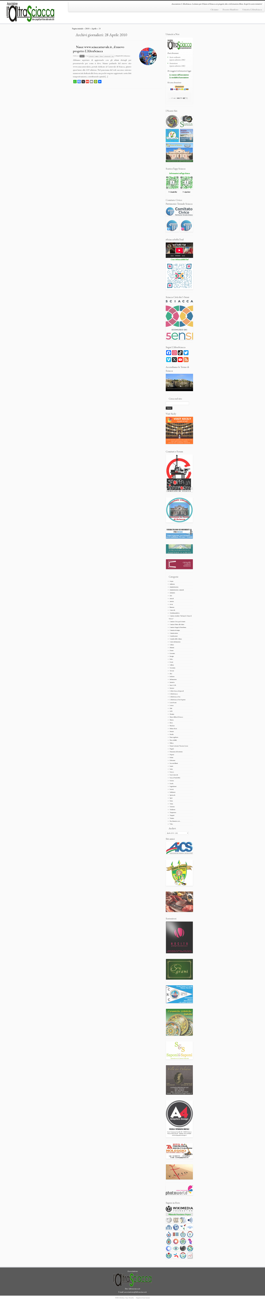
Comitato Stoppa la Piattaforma (178, 627)
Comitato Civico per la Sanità (177, 621)
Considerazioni (174, 636)
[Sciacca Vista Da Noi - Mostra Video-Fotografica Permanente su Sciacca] (186, 121)
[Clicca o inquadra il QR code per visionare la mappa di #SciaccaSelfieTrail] (179, 275)
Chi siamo (214, 9)
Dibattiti (172, 647)
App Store (187, 192)
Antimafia (172, 593)
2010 (87, 28)
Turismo (172, 818)
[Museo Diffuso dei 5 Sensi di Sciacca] (179, 320)
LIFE (171, 711)
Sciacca (101, 56)
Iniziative (172, 682)
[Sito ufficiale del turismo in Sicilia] (179, 430)
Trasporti (172, 815)
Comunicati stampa (175, 630)
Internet (172, 688)
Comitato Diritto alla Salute (177, 624)
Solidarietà (172, 792)
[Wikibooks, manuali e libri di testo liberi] (183, 1220)
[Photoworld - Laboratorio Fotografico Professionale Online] (179, 1190)
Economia (172, 653)
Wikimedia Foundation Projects (179, 1214)
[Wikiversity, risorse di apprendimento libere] (169, 1227)
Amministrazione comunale (177, 590)
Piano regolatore (174, 737)
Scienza (172, 781)
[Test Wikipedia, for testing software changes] (183, 1248)
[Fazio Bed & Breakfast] (179, 1171)
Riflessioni (172, 760)
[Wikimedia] (179, 1209)
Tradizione (172, 809)
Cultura (172, 645)
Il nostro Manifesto (230, 9)
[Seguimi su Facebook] (78, 4)
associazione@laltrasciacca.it (135, 1292)
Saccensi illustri (174, 763)
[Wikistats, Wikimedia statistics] (190, 1255)
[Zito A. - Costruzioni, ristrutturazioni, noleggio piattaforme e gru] (179, 1151)
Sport (171, 798)
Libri (171, 708)
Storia (171, 801)
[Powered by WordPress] (134, 1297)
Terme (171, 804)
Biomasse (172, 607)
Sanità (171, 766)
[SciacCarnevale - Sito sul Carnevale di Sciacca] (172, 135)
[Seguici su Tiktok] (85, 4)
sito (112, 56)
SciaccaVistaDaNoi (175, 778)
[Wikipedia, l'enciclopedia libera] (169, 1220)
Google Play (173, 192)
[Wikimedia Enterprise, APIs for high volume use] (190, 1241)
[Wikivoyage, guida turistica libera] (183, 1227)
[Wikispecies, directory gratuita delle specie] (183, 1234)
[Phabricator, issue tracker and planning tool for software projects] (176, 1248)
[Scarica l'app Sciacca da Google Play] (172, 182)
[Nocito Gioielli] (179, 937)
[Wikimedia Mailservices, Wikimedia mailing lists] (183, 1255)
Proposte (172, 754)
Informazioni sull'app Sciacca (179, 173)
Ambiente (172, 584)
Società (172, 789)
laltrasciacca (127, 56)
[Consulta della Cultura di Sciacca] (179, 564)
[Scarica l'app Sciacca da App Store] (186, 182)
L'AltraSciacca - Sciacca (123, 1298)
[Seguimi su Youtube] (91, 4)
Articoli (172, 598)
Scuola (171, 783)
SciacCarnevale (174, 775)
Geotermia (172, 668)
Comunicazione (174, 633)
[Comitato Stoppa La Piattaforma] (179, 473)
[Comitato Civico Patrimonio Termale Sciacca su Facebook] (172, 225)
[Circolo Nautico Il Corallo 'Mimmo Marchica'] (179, 994)
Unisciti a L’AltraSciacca (252, 9)
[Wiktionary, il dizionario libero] (176, 1220)
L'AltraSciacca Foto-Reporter (178, 700)
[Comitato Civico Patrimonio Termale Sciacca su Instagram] (186, 225)
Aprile (94, 28)
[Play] (168, 256)
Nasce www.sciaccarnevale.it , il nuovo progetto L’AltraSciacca (98, 49)
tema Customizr (146, 1298)
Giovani (172, 671)
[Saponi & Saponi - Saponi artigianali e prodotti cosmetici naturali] (179, 1050)
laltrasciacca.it (134, 1288)
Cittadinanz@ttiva (174, 613)
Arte (171, 596)
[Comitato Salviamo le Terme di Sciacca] (179, 510)
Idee (171, 674)
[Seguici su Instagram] (81, 4)
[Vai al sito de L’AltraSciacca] (179, 44)
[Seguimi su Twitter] (88, 4)
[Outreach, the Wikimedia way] (169, 1255)
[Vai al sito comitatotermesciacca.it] (179, 211)
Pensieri (172, 731)
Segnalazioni (173, 786)
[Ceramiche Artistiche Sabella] (179, 1022)
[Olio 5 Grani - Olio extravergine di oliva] (179, 969)
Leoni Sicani (173, 702)
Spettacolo (172, 795)
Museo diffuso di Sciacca (176, 717)
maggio (96, 56)
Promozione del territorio (176, 752)
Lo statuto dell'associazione (179, 75)
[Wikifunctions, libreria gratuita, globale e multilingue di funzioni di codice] (190, 1234)
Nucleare (172, 726)
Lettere (172, 705)
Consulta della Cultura (176, 639)
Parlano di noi (173, 728)
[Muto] (187, 256)
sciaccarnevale (107, 56)
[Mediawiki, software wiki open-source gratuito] (176, 1241)
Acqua (171, 581)
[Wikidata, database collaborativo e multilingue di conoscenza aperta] (176, 1234)
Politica (171, 743)
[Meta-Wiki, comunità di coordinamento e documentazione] (183, 1241)
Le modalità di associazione (179, 77)
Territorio (172, 807)
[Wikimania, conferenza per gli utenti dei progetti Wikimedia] (176, 1255)
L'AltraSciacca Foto (175, 697)
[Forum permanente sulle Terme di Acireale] (179, 549)
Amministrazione (174, 587)
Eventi (171, 662)
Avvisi (171, 604)
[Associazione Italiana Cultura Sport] (179, 848)
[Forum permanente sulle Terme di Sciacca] (179, 152)
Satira (171, 769)
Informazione (173, 679)
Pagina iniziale (77, 28)
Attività (172, 601)
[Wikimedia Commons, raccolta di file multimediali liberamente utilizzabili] (169, 1234)
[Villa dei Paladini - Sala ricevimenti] (179, 1080)
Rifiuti (171, 757)
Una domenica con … (175, 821)
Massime (172, 714)
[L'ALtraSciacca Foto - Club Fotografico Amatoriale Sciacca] (172, 121)
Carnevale (91, 56)
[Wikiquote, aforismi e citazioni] (190, 1220)
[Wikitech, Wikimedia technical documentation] (169, 1248)
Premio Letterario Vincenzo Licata (179, 746)
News (171, 723)
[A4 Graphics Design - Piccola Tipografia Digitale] (179, 1119)
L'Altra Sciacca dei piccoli (177, 691)
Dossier (171, 650)
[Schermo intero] (190, 256)
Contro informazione (175, 642)
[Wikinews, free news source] (190, 1227)
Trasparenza (173, 812)
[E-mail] (75, 4)
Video (171, 824)
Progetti (82, 56)
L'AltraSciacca (174, 694)
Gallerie (172, 665)
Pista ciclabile (173, 740)
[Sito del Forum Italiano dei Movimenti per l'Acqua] (179, 533)
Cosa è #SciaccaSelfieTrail (179, 259)
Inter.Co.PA (173, 685)
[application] (179, 250)
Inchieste (172, 676)
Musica (172, 720)
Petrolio (172, 734)
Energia (172, 656)
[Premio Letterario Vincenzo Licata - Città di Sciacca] (186, 135)
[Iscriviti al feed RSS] (71, 4)
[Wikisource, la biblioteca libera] (176, 1227)
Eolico (171, 659)
